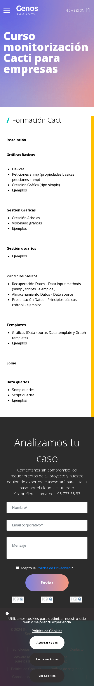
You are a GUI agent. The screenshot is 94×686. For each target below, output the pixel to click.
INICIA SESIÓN (75, 10)
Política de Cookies (47, 630)
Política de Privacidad (54, 568)
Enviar (47, 582)
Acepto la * (47, 568)
